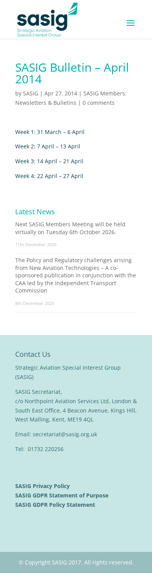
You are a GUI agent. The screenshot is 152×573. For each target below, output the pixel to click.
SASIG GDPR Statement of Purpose (62, 495)
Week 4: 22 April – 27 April (49, 176)
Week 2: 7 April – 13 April (47, 146)
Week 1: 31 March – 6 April (50, 132)
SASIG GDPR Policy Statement (56, 504)
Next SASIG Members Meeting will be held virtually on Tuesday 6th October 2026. (70, 228)
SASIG (30, 93)
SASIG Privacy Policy (43, 486)
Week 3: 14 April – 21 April (49, 161)
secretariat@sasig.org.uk (65, 434)
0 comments (99, 102)
